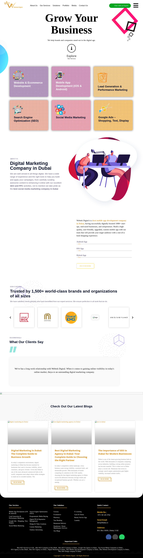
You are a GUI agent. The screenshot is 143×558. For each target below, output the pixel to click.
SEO (12, 186)
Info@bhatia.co (102, 523)
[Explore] (71, 48)
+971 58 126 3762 (103, 515)
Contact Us (83, 5)
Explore (71, 56)
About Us (33, 5)
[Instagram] (115, 537)
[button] (10, 317)
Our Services (45, 5)
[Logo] (13, 4)
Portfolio (66, 5)
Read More (17, 482)
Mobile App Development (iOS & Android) (69, 86)
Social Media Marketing (71, 117)
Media (74, 5)
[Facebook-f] (108, 537)
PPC (21, 186)
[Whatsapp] (122, 537)
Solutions (56, 5)
